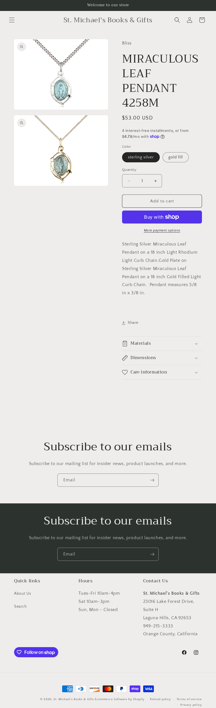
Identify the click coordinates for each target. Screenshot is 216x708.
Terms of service (189, 699)
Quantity (129, 170)
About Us (22, 593)
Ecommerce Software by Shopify (119, 699)
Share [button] (133, 322)
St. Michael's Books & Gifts (73, 699)
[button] (12, 20)
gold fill (175, 157)
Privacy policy (191, 705)
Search (20, 606)
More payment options (162, 230)
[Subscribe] (152, 480)
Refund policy (160, 699)
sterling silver (141, 157)
